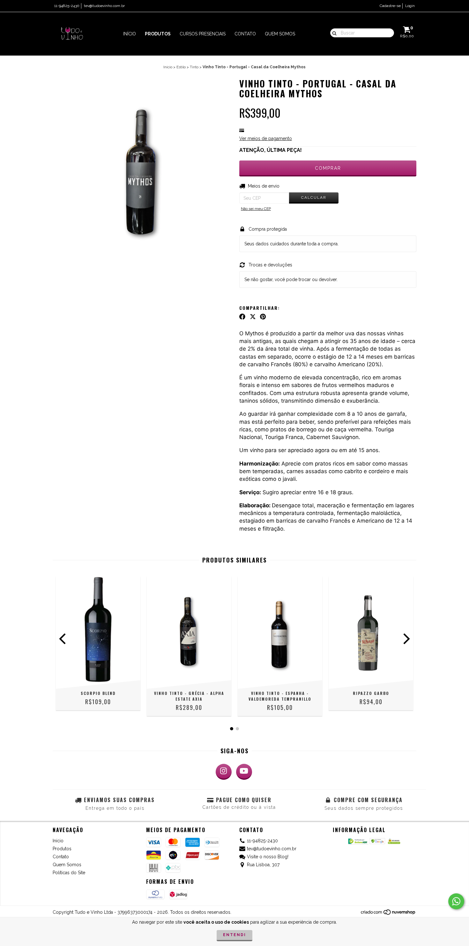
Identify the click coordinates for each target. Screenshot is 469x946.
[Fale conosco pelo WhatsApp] (456, 901)
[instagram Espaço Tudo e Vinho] (224, 772)
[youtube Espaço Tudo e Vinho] (244, 772)
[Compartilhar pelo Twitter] (253, 317)
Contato (245, 33)
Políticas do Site (69, 872)
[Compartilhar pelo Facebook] (242, 317)
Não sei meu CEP (256, 208)
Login (410, 6)
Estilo (181, 67)
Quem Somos (280, 33)
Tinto (194, 67)
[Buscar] (333, 32)
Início (129, 33)
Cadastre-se (390, 6)
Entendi (234, 935)
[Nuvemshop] (388, 914)
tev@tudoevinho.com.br (104, 6)
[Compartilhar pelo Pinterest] (263, 317)
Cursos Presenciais (203, 33)
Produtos (158, 33)
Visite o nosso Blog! (267, 856)
